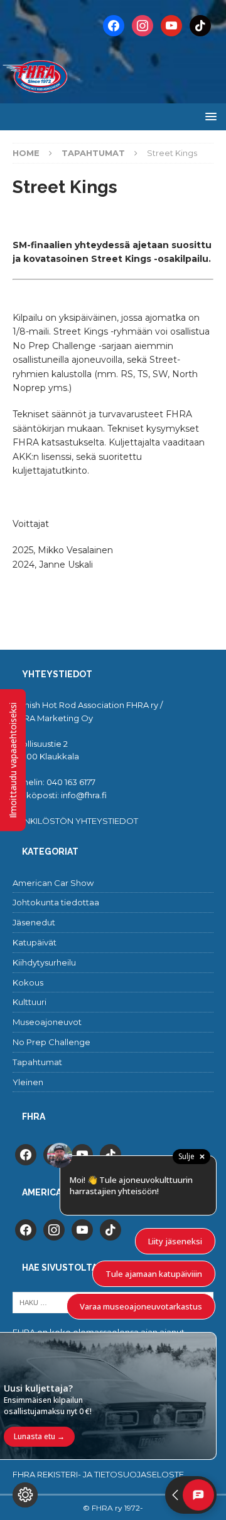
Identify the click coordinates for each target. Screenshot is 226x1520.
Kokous (28, 982)
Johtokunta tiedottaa (56, 902)
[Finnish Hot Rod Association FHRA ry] (113, 96)
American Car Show (53, 883)
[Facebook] (113, 25)
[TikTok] (200, 25)
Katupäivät (34, 942)
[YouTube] (171, 25)
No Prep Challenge (51, 1042)
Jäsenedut (34, 922)
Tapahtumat (37, 1062)
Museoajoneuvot (47, 1022)
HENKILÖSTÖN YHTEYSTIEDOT (75, 821)
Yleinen (28, 1082)
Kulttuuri (29, 1002)
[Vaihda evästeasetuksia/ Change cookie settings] (25, 1494)
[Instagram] (142, 25)
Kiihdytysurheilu (44, 962)
